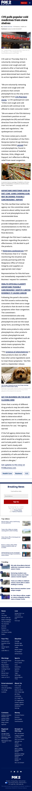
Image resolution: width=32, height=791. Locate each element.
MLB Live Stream (19, 739)
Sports (17, 658)
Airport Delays (19, 649)
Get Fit (3, 671)
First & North (18, 662)
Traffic (16, 647)
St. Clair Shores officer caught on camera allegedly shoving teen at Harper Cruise (20, 597)
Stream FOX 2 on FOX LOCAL (19, 614)
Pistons (17, 671)
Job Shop (17, 694)
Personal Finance (19, 715)
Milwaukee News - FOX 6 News (6, 737)
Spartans (17, 669)
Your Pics (4, 639)
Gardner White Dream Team (5, 719)
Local (2, 613)
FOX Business (16, 26)
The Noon (4, 662)
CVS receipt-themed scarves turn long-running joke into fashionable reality (14, 385)
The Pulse (4, 615)
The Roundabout (6, 622)
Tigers (16, 673)
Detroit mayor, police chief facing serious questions (10, 522)
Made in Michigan (6, 619)
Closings (17, 641)
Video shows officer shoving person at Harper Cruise (10, 537)
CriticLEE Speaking (6, 688)
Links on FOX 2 (5, 677)
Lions (16, 665)
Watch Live (24, 3)
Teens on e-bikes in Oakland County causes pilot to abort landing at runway (20, 582)
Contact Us (18, 688)
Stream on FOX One (19, 730)
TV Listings (4, 690)
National (3, 626)
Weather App (18, 643)
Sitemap (17, 708)
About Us (18, 683)
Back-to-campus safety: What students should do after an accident (9, 546)
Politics (3, 634)
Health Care (23, 26)
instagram (17, 771)
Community (18, 696)
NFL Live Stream (19, 733)
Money (17, 713)
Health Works (5, 667)
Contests (3, 692)
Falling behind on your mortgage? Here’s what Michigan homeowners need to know (11, 554)
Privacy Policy (18, 510)
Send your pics (5, 641)
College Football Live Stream (19, 736)
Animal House (18, 653)
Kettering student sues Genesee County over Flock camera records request (19, 575)
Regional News (4, 730)
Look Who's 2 (5, 650)
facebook (11, 771)
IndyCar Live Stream (18, 745)
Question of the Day (5, 644)
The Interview (5, 624)
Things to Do (5, 630)
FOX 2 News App (19, 692)
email (21, 771)
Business (18, 473)
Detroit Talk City (5, 617)
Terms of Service (17, 511)
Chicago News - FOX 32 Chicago (5, 734)
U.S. (26, 473)
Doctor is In (4, 675)
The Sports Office (19, 660)
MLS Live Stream (19, 762)
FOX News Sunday (6, 632)
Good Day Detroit (6, 660)
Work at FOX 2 (19, 690)
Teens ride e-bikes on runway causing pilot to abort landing (9, 530)
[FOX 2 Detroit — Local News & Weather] (6, 3)
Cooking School (5, 669)
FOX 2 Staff (18, 686)
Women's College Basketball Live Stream (19, 755)
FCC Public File (19, 698)
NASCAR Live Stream (18, 742)
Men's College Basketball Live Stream (19, 750)
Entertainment (7, 683)
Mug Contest (5, 665)
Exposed (3, 724)
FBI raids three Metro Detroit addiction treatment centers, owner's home (20, 567)
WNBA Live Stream (18, 759)
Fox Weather (18, 651)
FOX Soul (17, 621)
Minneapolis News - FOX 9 (6, 741)
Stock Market (18, 719)
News (3, 611)
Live (16, 611)
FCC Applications (19, 700)
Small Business (19, 721)
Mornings (5, 658)
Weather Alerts (19, 645)
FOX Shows (4, 686)
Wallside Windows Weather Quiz (6, 715)
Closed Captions (19, 702)
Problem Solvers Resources (19, 705)
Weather (18, 639)
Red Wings (17, 675)
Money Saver (5, 673)
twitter (14, 771)
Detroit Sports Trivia (5, 647)
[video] (26, 523)
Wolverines (18, 667)
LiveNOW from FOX (19, 617)
